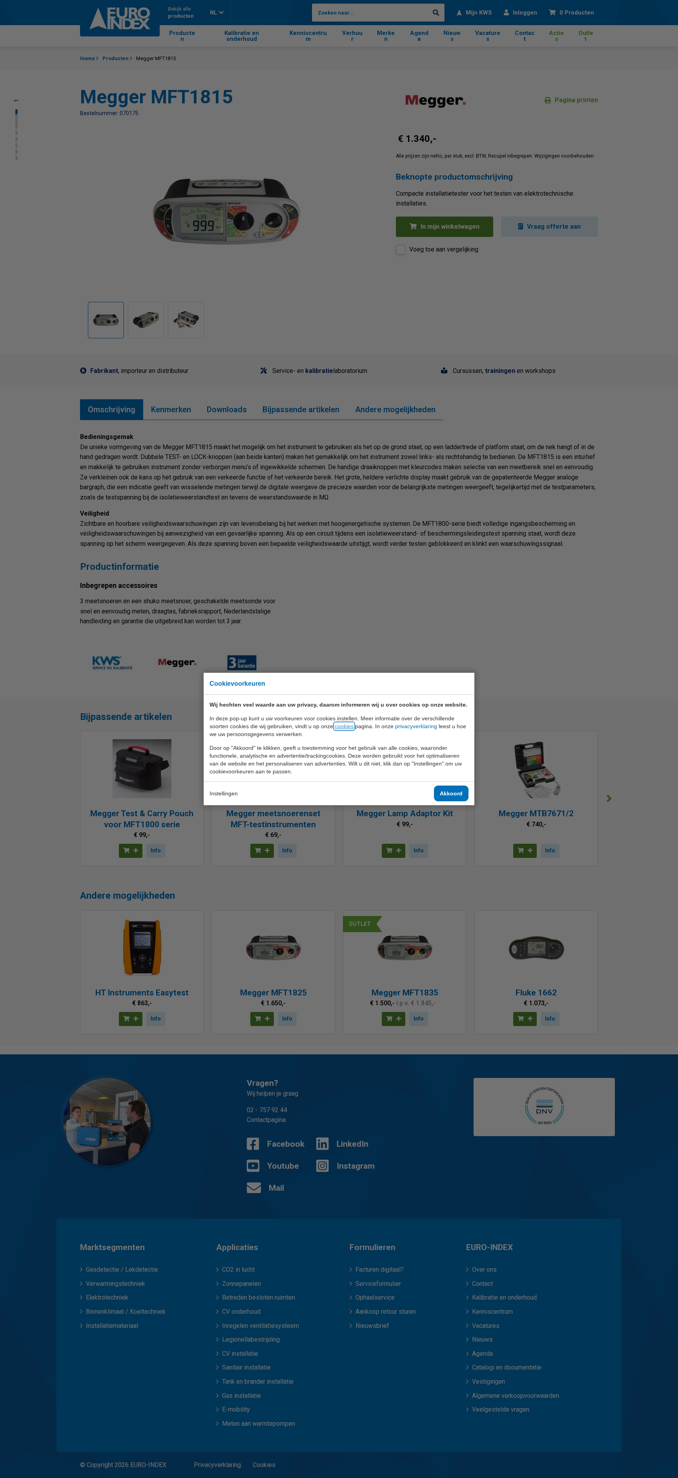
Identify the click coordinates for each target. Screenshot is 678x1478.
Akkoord (451, 793)
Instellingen (224, 793)
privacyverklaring (416, 726)
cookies (344, 726)
